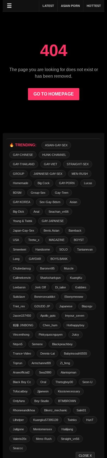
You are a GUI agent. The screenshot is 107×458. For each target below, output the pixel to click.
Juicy (75, 334)
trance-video (22, 353)
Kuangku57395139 (45, 420)
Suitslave (19, 296)
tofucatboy (20, 391)
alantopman (68, 372)
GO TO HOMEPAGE (53, 94)
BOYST (79, 239)
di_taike (60, 287)
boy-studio (41, 401)
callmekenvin (22, 277)
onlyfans (19, 401)
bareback (75, 230)
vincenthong (21, 334)
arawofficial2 (21, 372)
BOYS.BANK (58, 258)
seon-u (87, 382)
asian (73, 202)
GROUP (18, 173)
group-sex (38, 192)
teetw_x (34, 239)
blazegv (87, 306)
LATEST (48, 5)
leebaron (19, 287)
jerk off (40, 287)
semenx (37, 344)
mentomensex (42, 429)
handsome (42, 249)
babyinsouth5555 (75, 353)
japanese (65, 306)
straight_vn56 (70, 438)
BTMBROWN (67, 401)
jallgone (18, 429)
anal (36, 211)
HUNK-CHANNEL (54, 154)
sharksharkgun (50, 277)
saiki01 (81, 410)
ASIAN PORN (70, 5)
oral (43, 382)
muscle (69, 268)
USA (16, 239)
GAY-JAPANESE (53, 221)
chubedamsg (22, 268)
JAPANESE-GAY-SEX (47, 173)
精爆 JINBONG (23, 325)
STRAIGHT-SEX (78, 164)
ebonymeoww (73, 296)
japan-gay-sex (23, 230)
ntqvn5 (17, 344)
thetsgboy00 (64, 382)
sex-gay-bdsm (50, 202)
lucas (88, 183)
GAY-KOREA (21, 202)
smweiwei (19, 249)
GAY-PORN (67, 183)
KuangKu (76, 277)
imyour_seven (74, 315)
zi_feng (65, 363)
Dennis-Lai (47, 353)
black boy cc (22, 382)
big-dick (18, 211)
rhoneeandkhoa (24, 410)
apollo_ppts (48, 315)
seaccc (18, 448)
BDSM (17, 192)
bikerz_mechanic (55, 410)
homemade (20, 183)
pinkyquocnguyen (51, 334)
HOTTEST (94, 5)
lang (16, 258)
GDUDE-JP (42, 306)
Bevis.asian (51, 230)
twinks (72, 420)
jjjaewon (43, 391)
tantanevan (85, 249)
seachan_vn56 (59, 211)
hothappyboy (76, 325)
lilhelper (18, 420)
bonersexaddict (44, 296)
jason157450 (22, 315)
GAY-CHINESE (23, 154)
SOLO (63, 249)
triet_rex (19, 306)
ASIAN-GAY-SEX (56, 145)
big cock (44, 183)
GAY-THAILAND (24, 164)
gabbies (80, 287)
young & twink (22, 221)
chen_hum (50, 325)
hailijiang (67, 429)
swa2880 (45, 372)
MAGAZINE (56, 239)
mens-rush (44, 438)
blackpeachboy (62, 344)
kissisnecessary (69, 391)
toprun (17, 363)
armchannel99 (41, 363)
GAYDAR (35, 258)
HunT (90, 420)
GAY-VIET (50, 164)
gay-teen (61, 192)
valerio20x (20, 438)
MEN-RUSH (80, 173)
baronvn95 (47, 268)
